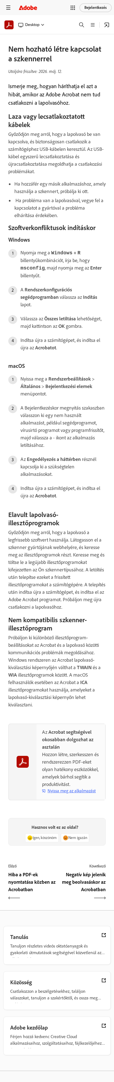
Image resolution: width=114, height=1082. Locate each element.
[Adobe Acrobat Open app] (107, 25)
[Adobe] (28, 7)
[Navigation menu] (8, 7)
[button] (72, 7)
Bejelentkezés (95, 7)
